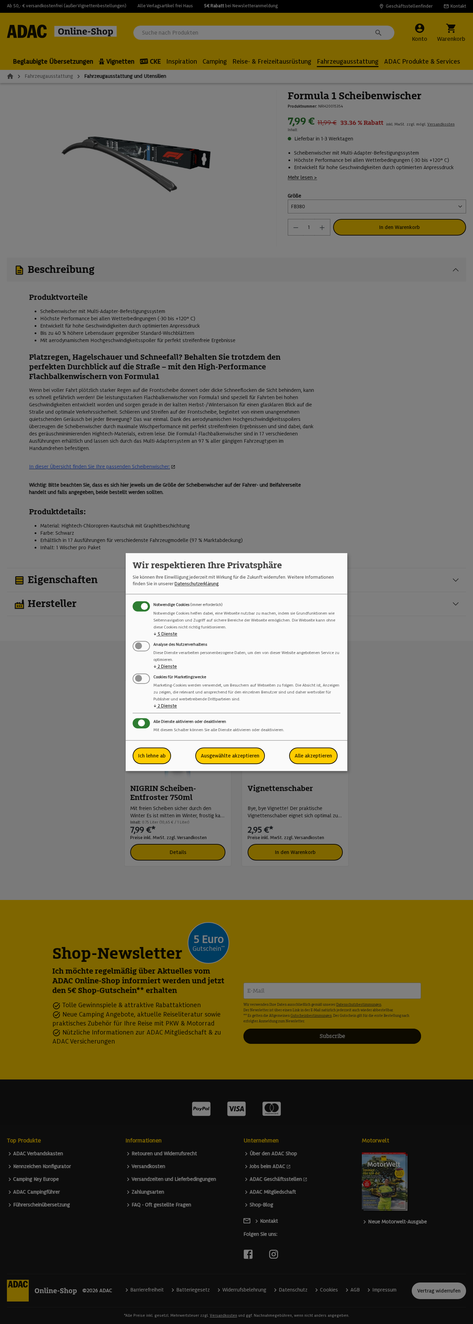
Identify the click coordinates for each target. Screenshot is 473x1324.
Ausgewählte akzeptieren (230, 756)
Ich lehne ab (152, 756)
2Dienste (165, 666)
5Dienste (165, 634)
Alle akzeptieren (313, 756)
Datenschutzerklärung (196, 584)
